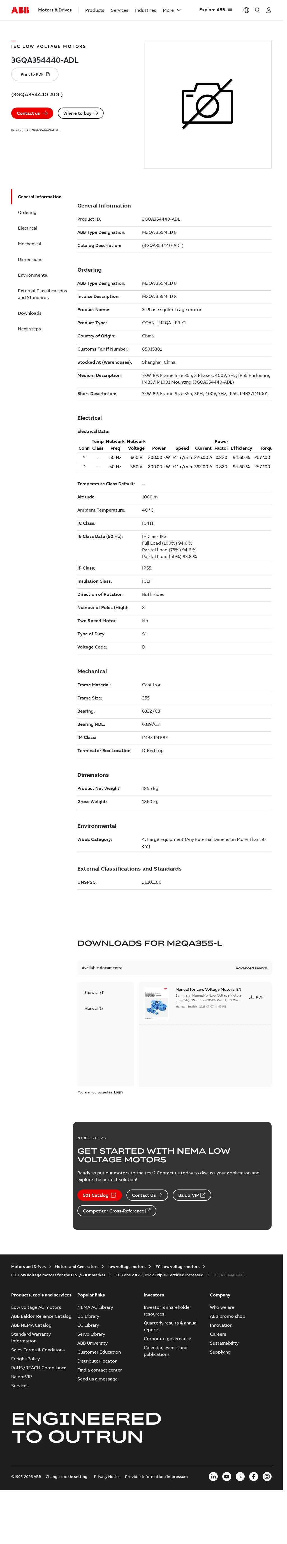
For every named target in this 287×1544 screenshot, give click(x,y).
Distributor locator (97, 1361)
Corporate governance (167, 1338)
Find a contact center (99, 1370)
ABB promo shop (227, 1316)
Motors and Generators (76, 1266)
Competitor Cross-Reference (113, 1211)
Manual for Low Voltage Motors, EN (208, 989)
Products (94, 10)
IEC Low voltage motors (177, 1266)
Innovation (221, 1325)
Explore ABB (212, 9)
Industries (145, 10)
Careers (218, 1334)
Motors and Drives (28, 1266)
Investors (154, 1295)
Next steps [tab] (29, 329)
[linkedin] (213, 1476)
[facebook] (253, 1476)
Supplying (220, 1352)
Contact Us (144, 1195)
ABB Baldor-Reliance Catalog (41, 1316)
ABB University (92, 1343)
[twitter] (240, 1476)
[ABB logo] (20, 10)
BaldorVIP (188, 1195)
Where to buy (77, 113)
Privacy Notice (107, 1476)
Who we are (222, 1307)
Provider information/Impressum (156, 1476)
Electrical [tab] (27, 228)
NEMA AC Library (95, 1307)
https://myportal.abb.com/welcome (269, 10)
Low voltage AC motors (36, 1307)
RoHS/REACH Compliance (38, 1367)
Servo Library (91, 1334)
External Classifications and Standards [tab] (42, 294)
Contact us (28, 113)
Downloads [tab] (29, 313)
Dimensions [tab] (30, 259)
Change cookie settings (67, 1476)
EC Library (88, 1325)
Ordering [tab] (27, 212)
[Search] (257, 10)
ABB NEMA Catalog (31, 1325)
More (168, 10)
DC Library (88, 1316)
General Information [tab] (39, 196)
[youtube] (226, 1476)
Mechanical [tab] (29, 243)
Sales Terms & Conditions (38, 1349)
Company (220, 1295)
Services (119, 10)
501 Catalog (95, 1195)
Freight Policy (25, 1358)
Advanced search (251, 968)
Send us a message (97, 1379)
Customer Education (99, 1352)
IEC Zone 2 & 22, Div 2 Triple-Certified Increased (158, 1274)
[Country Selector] (246, 10)
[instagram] (267, 1476)
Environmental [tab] (33, 275)
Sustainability (224, 1343)
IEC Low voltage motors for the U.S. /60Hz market (58, 1274)
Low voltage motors (126, 1266)
